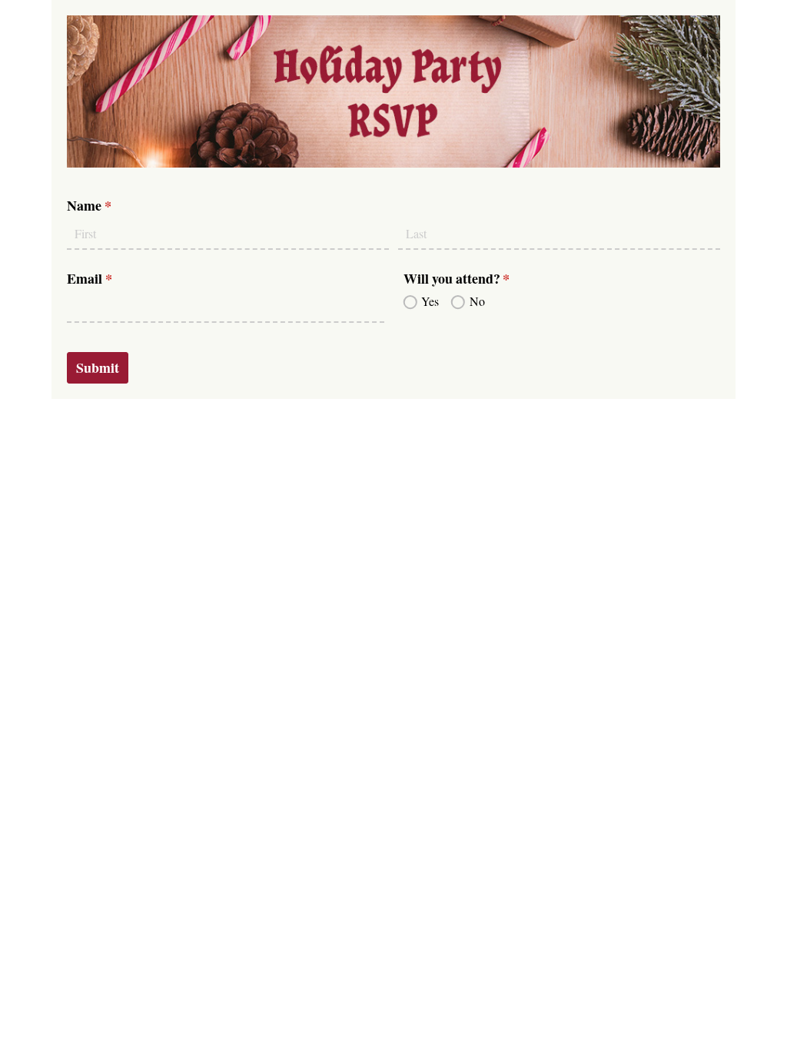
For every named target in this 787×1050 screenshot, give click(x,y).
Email (115, 278)
